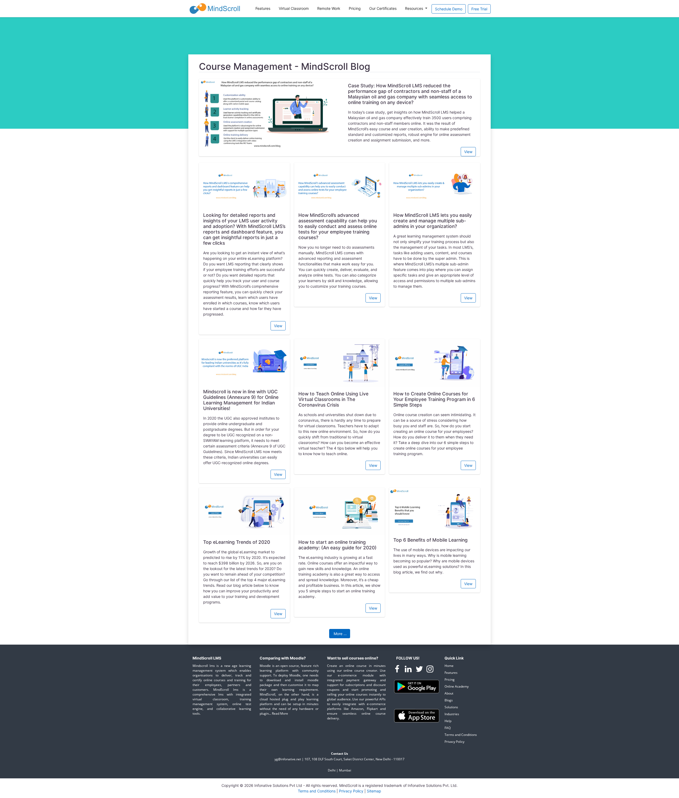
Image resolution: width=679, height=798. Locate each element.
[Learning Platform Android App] (416, 686)
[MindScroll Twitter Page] (419, 670)
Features (262, 8)
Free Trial (479, 9)
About (449, 693)
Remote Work (328, 8)
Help (448, 721)
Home (449, 665)
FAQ (448, 728)
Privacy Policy (454, 741)
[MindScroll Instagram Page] (429, 670)
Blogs (449, 700)
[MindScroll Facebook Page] (397, 670)
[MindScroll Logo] (214, 8)
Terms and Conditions (461, 734)
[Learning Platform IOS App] (416, 715)
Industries (452, 714)
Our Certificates (383, 8)
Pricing (355, 8)
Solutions (451, 707)
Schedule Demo (448, 9)
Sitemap (374, 791)
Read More (280, 713)
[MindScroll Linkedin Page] (408, 670)
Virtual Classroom (294, 8)
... (340, 633)
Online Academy (457, 686)
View (468, 151)
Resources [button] (414, 8)
